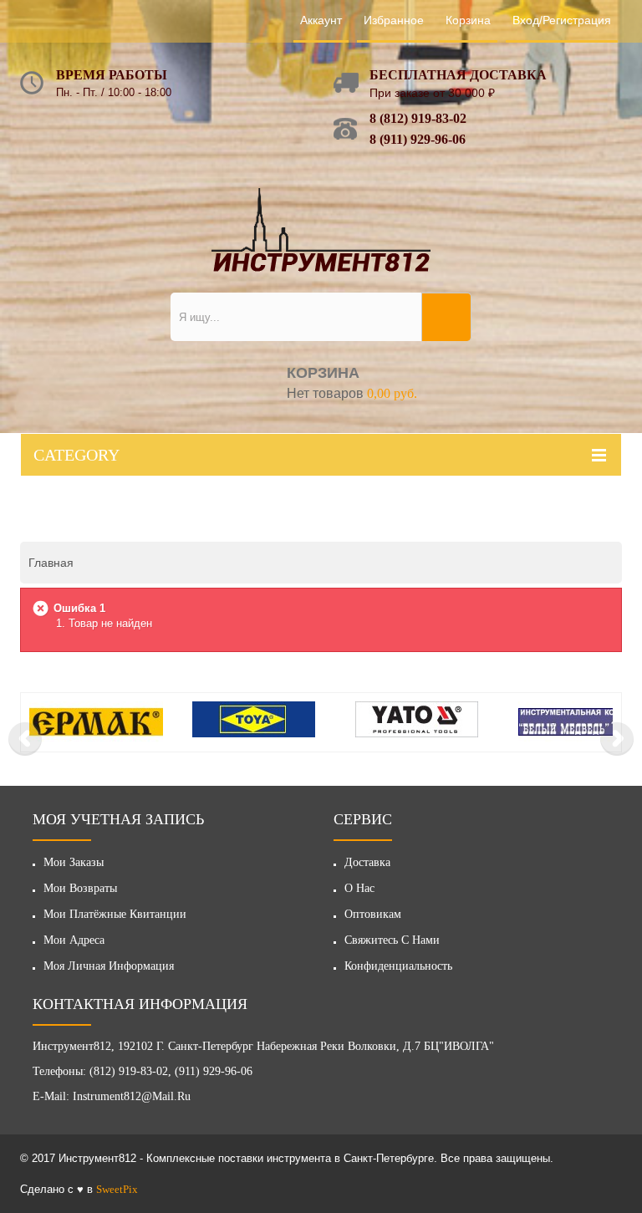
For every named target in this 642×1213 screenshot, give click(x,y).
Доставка (367, 862)
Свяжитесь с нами (392, 940)
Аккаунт (321, 20)
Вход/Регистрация (561, 20)
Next (617, 739)
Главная (51, 562)
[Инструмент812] (321, 230)
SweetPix (117, 1189)
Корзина (468, 20)
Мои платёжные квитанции (114, 914)
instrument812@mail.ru (132, 1096)
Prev (25, 739)
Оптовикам (372, 914)
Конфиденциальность (398, 966)
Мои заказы (73, 862)
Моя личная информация (108, 966)
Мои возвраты (80, 888)
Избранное (394, 20)
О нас (359, 888)
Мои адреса (73, 940)
